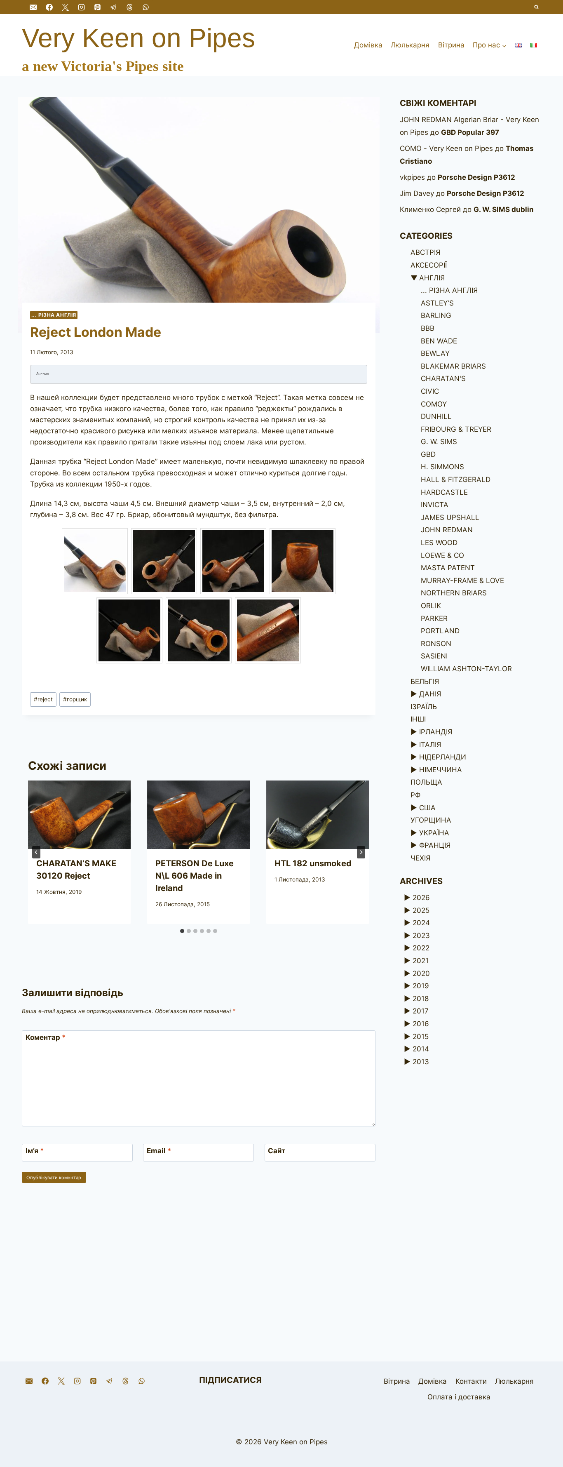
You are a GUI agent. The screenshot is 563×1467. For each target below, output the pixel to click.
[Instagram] (81, 7)
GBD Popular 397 (470, 132)
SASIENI (434, 656)
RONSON (436, 643)
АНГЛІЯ (432, 278)
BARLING (436, 315)
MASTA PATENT (448, 568)
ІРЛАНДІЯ (435, 732)
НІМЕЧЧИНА (440, 770)
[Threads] (130, 7)
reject (43, 699)
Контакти (471, 1381)
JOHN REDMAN (447, 530)
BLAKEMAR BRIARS (453, 366)
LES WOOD (439, 542)
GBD (428, 454)
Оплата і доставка (458, 1397)
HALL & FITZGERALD (455, 479)
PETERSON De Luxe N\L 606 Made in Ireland (194, 875)
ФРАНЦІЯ (434, 845)
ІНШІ (418, 719)
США (427, 808)
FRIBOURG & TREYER (456, 429)
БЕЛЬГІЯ (425, 681)
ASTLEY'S (437, 303)
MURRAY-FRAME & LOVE (462, 580)
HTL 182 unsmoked (313, 863)
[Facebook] (49, 7)
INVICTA (434, 505)
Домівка (368, 45)
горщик (75, 699)
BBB (427, 328)
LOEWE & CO (442, 555)
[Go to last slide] (36, 852)
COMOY (434, 404)
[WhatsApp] (146, 7)
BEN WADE (439, 341)
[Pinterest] (97, 7)
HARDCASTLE (444, 492)
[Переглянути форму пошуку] (537, 7)
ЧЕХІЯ (420, 858)
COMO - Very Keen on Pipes (446, 148)
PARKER (434, 618)
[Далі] (361, 852)
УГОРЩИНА (431, 820)
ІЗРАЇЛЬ (424, 707)
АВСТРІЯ (425, 252)
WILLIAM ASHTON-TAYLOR (466, 669)
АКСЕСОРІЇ (429, 265)
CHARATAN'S (443, 378)
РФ (415, 795)
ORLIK (431, 606)
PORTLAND (440, 631)
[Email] (33, 7)
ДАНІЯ (430, 694)
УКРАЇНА (434, 833)
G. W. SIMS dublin (504, 209)
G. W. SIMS (439, 441)
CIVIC (430, 391)
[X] (65, 7)
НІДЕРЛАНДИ (442, 757)
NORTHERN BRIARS (454, 593)
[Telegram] (113, 7)
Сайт (276, 1151)
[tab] (182, 931)
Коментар (46, 1037)
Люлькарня (410, 45)
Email (159, 1151)
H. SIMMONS (442, 467)
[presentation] (79, 815)
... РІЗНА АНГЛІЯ (54, 315)
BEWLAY (435, 353)
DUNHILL (436, 416)
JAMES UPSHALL (450, 517)
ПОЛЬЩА (426, 782)
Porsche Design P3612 (476, 177)
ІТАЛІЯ (430, 745)
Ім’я (35, 1151)
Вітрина (451, 45)
